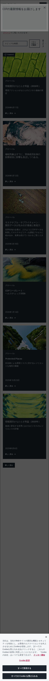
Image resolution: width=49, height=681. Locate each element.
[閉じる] (46, 637)
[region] (24, 657)
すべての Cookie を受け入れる (24, 676)
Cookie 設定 (24, 660)
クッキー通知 (39, 655)
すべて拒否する (24, 668)
